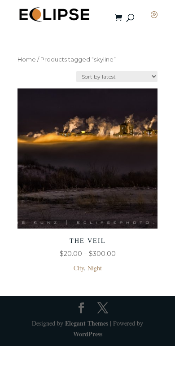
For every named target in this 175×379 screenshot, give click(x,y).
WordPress (87, 334)
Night (95, 268)
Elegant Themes (86, 323)
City (79, 268)
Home (27, 59)
